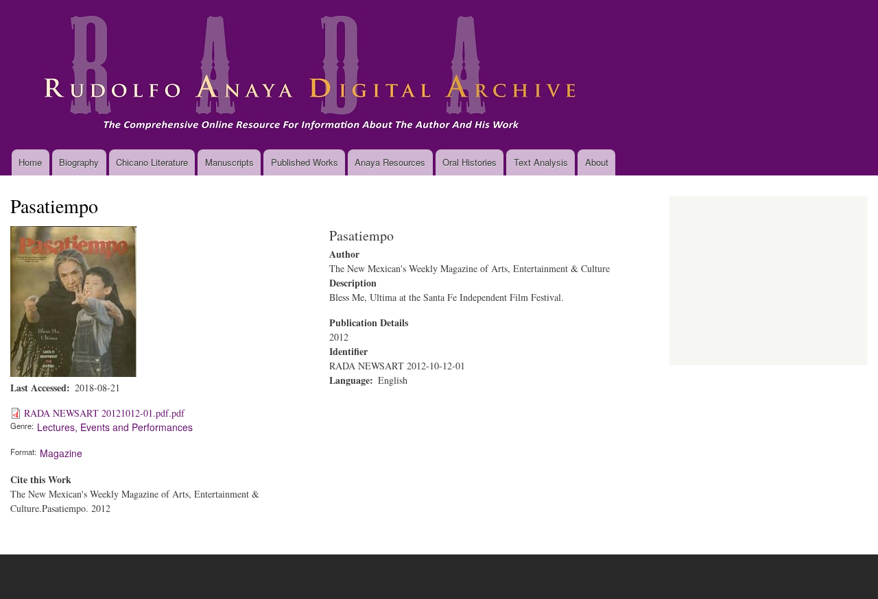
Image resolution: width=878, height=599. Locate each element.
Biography (79, 162)
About (596, 162)
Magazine (61, 453)
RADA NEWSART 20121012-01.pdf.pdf (104, 412)
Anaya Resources (390, 162)
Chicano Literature (152, 162)
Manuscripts (229, 162)
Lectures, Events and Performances (115, 427)
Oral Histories (469, 162)
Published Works (304, 162)
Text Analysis (541, 162)
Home (30, 162)
